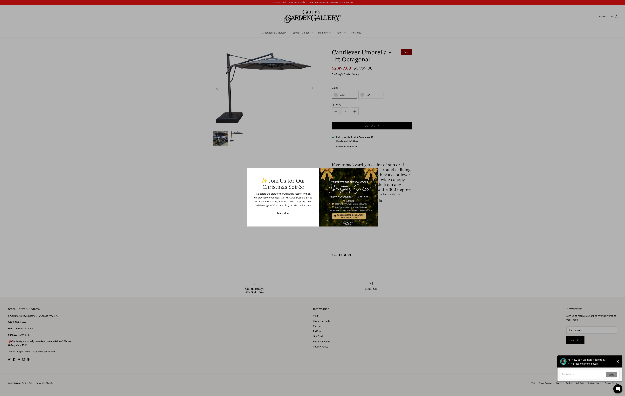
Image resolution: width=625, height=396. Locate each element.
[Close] (373, 172)
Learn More (283, 213)
